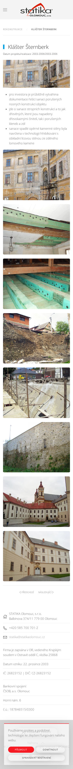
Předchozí (27, 592)
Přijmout (21, 749)
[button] (5, 9)
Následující (45, 592)
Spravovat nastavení (36, 757)
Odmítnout (50, 749)
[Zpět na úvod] (36, 9)
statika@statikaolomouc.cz (27, 637)
